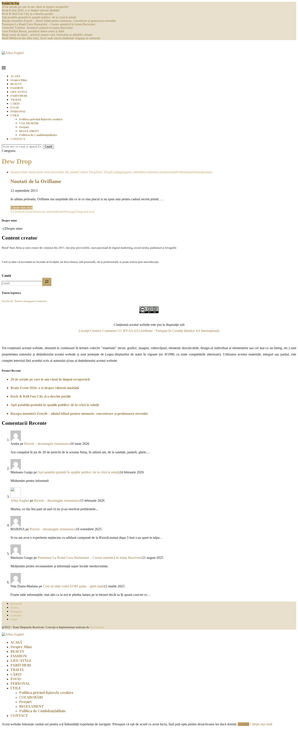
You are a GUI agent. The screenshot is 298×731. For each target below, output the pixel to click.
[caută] (46, 282)
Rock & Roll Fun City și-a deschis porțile (27, 13)
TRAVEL (16, 99)
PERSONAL (18, 111)
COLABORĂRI (28, 123)
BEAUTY (16, 84)
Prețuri (24, 127)
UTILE (14, 115)
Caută (48, 146)
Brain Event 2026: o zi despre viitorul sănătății (31, 10)
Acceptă (243, 724)
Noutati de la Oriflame (35, 181)
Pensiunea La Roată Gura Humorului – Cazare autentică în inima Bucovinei (48, 24)
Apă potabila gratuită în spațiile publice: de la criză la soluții (39, 17)
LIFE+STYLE (18, 92)
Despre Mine (18, 80)
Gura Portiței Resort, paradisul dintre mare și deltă (33, 31)
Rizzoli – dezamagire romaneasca (47, 443)
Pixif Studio (97, 627)
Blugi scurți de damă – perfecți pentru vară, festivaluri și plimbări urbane (47, 34)
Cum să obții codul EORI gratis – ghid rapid (73, 586)
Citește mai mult (21, 207)
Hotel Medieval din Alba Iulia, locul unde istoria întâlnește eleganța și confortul (51, 38)
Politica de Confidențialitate (38, 135)
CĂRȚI (14, 103)
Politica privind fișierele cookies (40, 119)
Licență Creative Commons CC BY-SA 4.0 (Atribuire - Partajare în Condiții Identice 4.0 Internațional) (149, 331)
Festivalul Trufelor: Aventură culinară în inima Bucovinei (37, 27)
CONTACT (17, 139)
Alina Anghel (19, 500)
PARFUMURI (18, 95)
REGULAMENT (29, 131)
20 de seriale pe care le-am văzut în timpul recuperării (35, 6)
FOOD (14, 107)
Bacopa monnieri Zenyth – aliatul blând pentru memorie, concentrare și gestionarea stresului (59, 20)
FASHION (16, 88)
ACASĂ (15, 76)
